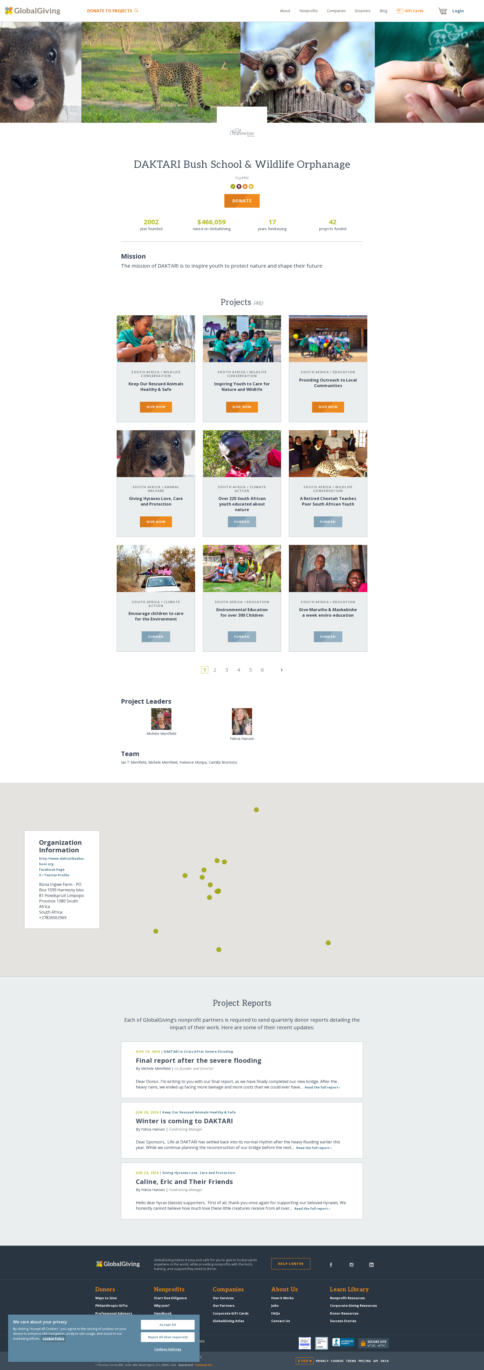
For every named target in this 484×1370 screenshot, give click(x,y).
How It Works (282, 1298)
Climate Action (250, 489)
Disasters (363, 10)
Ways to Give (106, 1298)
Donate (109, 11)
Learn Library (349, 1290)
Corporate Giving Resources (353, 1305)
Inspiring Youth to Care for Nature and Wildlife (242, 386)
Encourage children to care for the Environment (156, 616)
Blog (384, 10)
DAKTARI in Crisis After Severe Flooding (198, 1051)
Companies (336, 10)
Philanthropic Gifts (111, 1305)
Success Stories (343, 1321)
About (285, 10)
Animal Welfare (163, 489)
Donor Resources (344, 1313)
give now (155, 406)
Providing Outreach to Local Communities (328, 382)
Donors (105, 1290)
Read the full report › (322, 1087)
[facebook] (331, 1264)
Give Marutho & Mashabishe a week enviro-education (328, 612)
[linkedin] (371, 1264)
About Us (284, 1290)
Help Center (291, 1263)
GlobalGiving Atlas (228, 1321)
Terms (351, 1361)
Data (385, 1361)
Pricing (364, 1361)
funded (242, 521)
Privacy (322, 1361)
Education (344, 372)
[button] (202, 877)
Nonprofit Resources (347, 1298)
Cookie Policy (53, 1338)
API (375, 1361)
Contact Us (280, 1321)
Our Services (223, 1298)
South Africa (145, 372)
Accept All (168, 1324)
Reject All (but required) (168, 1337)
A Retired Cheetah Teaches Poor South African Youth (328, 501)
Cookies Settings (167, 1349)
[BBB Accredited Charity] (345, 1343)
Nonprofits (308, 10)
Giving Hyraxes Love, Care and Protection (156, 501)
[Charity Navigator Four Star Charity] (306, 1343)
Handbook (163, 1313)
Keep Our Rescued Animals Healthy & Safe (156, 386)
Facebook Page (52, 869)
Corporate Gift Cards (231, 1313)
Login (458, 11)
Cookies (337, 1361)
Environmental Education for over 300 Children (242, 612)
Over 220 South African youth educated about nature (242, 504)
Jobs (275, 1305)
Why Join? (162, 1305)
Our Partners (223, 1305)
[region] (104, 1338)
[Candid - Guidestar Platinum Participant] (323, 1343)
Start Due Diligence (170, 1298)
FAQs (275, 1313)
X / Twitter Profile (54, 875)
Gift (414, 10)
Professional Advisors (113, 1313)
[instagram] (351, 1264)
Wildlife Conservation (160, 374)
